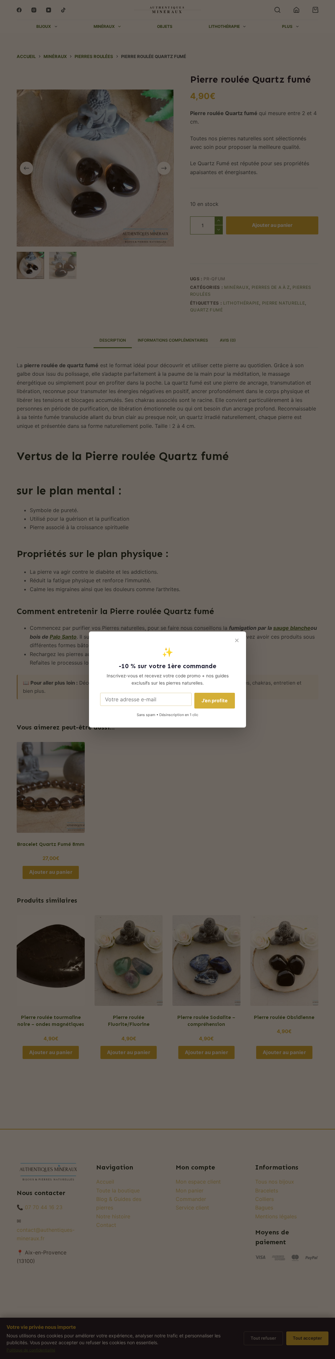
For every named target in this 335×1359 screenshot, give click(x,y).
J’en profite (215, 700)
